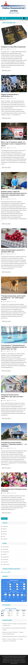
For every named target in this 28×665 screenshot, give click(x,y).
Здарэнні (5, 528)
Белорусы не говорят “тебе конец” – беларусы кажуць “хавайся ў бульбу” (13, 633)
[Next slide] (25, 595)
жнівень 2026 (6, 546)
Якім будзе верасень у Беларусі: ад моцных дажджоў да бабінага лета (14, 624)
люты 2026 (5, 562)
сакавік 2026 (5, 559)
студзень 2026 (6, 564)
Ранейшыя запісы (5, 518)
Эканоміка (5, 538)
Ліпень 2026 (5, 549)
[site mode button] (23, 18)
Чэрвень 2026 (6, 551)
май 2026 (5, 554)
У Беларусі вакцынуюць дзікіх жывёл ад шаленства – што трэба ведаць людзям (13, 297)
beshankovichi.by (12, 49)
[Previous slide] (3, 595)
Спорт (4, 536)
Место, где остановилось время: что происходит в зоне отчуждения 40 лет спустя (13, 143)
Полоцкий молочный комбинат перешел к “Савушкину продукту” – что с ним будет (14, 444)
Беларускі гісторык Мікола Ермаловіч (13, 47)
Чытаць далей (7, 70)
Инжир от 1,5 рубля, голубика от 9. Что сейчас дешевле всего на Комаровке (13, 640)
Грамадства (5, 526)
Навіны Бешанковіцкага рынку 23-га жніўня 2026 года (15, 636)
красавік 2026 (6, 556)
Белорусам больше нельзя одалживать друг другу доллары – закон (12, 396)
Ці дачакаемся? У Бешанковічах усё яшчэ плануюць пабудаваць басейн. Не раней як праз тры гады (13, 347)
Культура (5, 531)
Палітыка (5, 533)
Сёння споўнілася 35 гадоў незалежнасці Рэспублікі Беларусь (14, 628)
